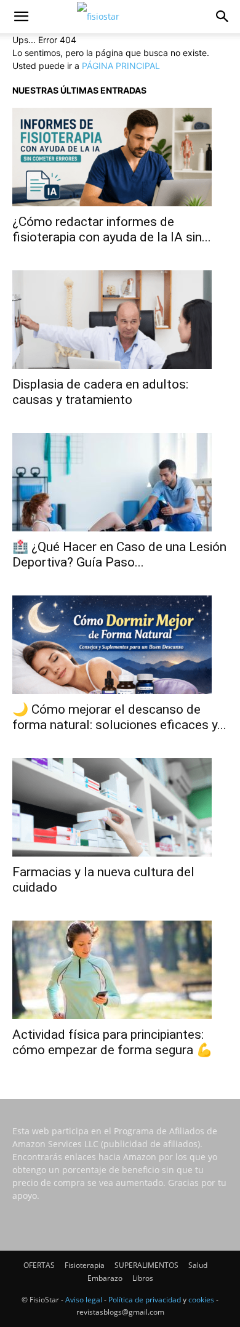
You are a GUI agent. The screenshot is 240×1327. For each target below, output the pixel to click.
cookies (201, 1299)
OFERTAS (39, 1265)
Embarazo (104, 1278)
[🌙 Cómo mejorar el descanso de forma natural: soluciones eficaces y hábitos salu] (120, 644)
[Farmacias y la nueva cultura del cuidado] (120, 807)
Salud (197, 1265)
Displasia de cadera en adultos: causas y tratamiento (100, 392)
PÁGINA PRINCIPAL (121, 65)
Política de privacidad (144, 1299)
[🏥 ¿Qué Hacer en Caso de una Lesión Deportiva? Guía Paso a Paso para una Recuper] (120, 482)
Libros (142, 1278)
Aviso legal (83, 1299)
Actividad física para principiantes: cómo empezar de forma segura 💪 (112, 1042)
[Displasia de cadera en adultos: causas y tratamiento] (120, 319)
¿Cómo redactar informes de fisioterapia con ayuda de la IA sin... (111, 229)
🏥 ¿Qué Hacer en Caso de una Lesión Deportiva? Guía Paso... (119, 554)
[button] (21, 16)
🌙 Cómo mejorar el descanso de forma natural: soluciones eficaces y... (119, 717)
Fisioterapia (85, 1265)
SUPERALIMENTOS (146, 1265)
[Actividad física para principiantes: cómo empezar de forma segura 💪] (120, 970)
